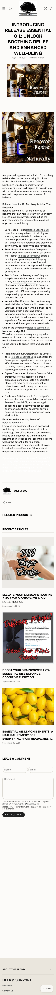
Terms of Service (26, 804)
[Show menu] (4, 8)
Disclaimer (7, 985)
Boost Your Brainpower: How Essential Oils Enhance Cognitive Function (26, 673)
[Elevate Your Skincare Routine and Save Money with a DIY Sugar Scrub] (28, 562)
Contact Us (7, 990)
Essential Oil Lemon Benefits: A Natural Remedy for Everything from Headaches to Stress (27, 735)
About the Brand (13, 969)
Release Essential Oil (27, 181)
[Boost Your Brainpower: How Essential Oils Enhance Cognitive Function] (28, 638)
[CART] (52, 8)
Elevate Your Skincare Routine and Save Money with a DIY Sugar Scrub (27, 598)
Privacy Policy (8, 804)
